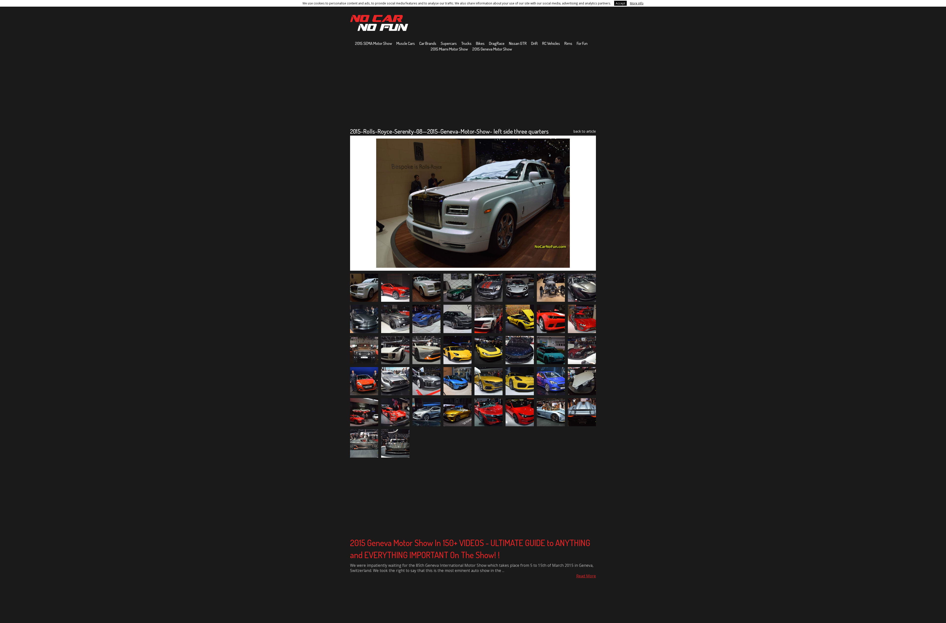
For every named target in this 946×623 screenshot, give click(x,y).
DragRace (497, 43)
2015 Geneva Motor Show (492, 49)
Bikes (480, 43)
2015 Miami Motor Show (449, 49)
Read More (586, 576)
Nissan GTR (518, 43)
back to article (585, 131)
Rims (568, 43)
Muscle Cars (405, 43)
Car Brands (427, 43)
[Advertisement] (473, 89)
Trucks (466, 43)
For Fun (582, 43)
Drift (534, 43)
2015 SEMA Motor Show (373, 43)
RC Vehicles (551, 43)
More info (636, 3)
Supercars (449, 43)
